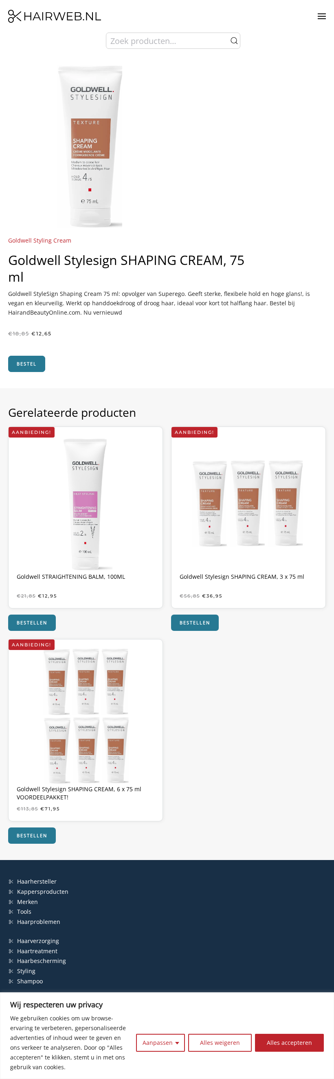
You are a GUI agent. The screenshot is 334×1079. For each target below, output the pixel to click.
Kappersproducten (42, 891)
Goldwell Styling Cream (39, 240)
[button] (322, 16)
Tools (24, 911)
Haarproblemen (38, 922)
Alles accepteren (289, 1042)
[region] (167, 1035)
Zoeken (234, 41)
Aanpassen (158, 1042)
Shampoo (30, 981)
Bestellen (32, 622)
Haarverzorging (38, 941)
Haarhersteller (37, 881)
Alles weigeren (220, 1042)
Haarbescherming (41, 961)
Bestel (27, 364)
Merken (27, 902)
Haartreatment (37, 951)
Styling (26, 971)
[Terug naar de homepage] (54, 16)
